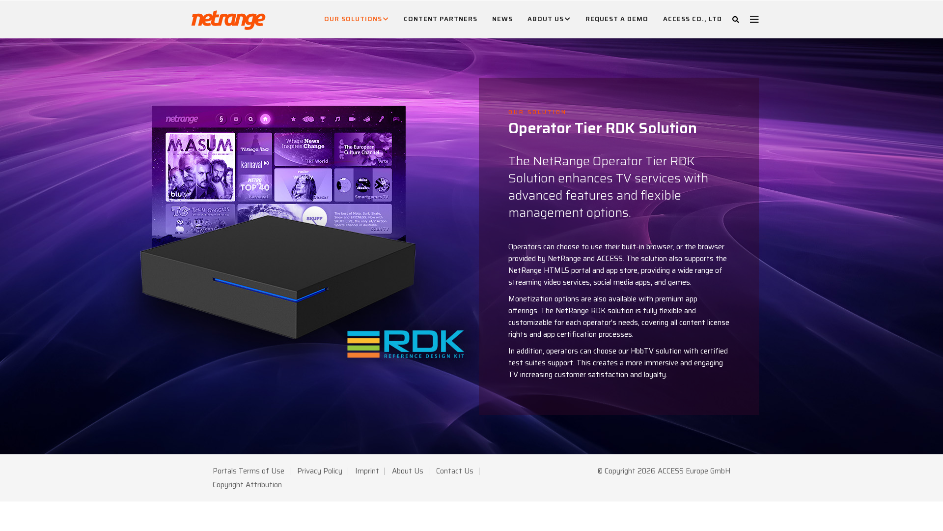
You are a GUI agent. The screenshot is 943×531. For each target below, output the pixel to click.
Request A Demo (616, 19)
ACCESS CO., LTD (692, 19)
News (502, 19)
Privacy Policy (319, 471)
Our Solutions (353, 19)
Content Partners (440, 19)
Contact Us (454, 471)
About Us (545, 19)
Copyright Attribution (247, 485)
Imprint (367, 471)
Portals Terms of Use (248, 471)
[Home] (228, 17)
